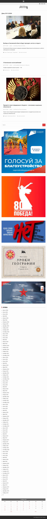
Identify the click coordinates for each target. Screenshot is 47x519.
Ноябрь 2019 (5, 469)
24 (23, 508)
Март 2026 (5, 320)
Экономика (24, 109)
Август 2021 (5, 428)
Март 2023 (5, 390)
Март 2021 (5, 437)
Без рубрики (17, 65)
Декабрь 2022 (6, 396)
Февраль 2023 (6, 392)
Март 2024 (5, 367)
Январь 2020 (5, 465)
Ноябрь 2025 (5, 327)
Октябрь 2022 (6, 400)
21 (4, 508)
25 (29, 508)
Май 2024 (5, 363)
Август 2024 (5, 357)
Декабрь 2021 (6, 420)
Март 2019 (5, 485)
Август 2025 (5, 333)
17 (23, 506)
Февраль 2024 (6, 369)
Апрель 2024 (5, 365)
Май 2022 (5, 410)
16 (17, 506)
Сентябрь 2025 (6, 331)
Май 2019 (5, 481)
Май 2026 (5, 316)
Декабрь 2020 (6, 443)
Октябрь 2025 (6, 329)
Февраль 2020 (6, 463)
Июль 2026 (5, 312)
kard (11, 45)
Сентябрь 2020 (6, 449)
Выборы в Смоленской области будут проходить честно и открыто (22, 43)
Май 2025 (5, 339)
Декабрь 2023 (6, 373)
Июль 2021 (5, 430)
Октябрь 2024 (6, 353)
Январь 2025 (5, 347)
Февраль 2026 (6, 322)
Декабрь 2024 (6, 349)
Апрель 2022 (5, 412)
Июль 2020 (5, 453)
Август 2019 (5, 475)
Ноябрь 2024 (5, 351)
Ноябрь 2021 (5, 422)
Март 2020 (5, 461)
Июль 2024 (5, 359)
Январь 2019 (5, 488)
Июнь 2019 (5, 479)
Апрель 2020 (5, 459)
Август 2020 (5, 451)
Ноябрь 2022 (5, 398)
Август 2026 (5, 310)
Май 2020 (5, 457)
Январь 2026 (5, 324)
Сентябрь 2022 (6, 402)
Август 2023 (5, 380)
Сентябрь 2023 (6, 379)
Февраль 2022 (6, 416)
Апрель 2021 (5, 435)
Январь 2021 (5, 441)
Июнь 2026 (5, 314)
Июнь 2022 (5, 408)
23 (17, 508)
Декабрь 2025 (6, 325)
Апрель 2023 (5, 388)
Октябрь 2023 (6, 377)
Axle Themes (43, 517)
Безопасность (22, 65)
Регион (23, 45)
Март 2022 (5, 414)
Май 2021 (5, 434)
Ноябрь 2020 (5, 445)
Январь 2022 (5, 418)
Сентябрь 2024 (6, 355)
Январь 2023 (5, 394)
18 (29, 506)
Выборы (16, 45)
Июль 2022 (5, 406)
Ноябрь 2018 (5, 492)
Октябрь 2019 (6, 471)
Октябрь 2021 (6, 424)
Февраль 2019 (6, 487)
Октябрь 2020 (6, 447)
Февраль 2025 (6, 345)
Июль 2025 (5, 335)
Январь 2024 (5, 371)
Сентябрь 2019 (6, 473)
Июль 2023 (5, 382)
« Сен (11, 511)
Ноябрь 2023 (5, 375)
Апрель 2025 (5, 341)
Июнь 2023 (5, 384)
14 (4, 506)
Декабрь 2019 (6, 467)
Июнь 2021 (5, 432)
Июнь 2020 (5, 455)
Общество (20, 45)
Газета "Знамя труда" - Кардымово (11, 52)
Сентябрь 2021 (6, 426)
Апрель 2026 (5, 318)
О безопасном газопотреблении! (12, 62)
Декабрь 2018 (6, 490)
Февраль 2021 (6, 439)
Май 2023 (5, 386)
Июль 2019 (5, 477)
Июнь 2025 (5, 337)
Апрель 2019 (5, 483)
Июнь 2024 (5, 361)
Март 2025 (5, 343)
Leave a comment (23, 52)
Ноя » (36, 511)
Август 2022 (5, 404)
